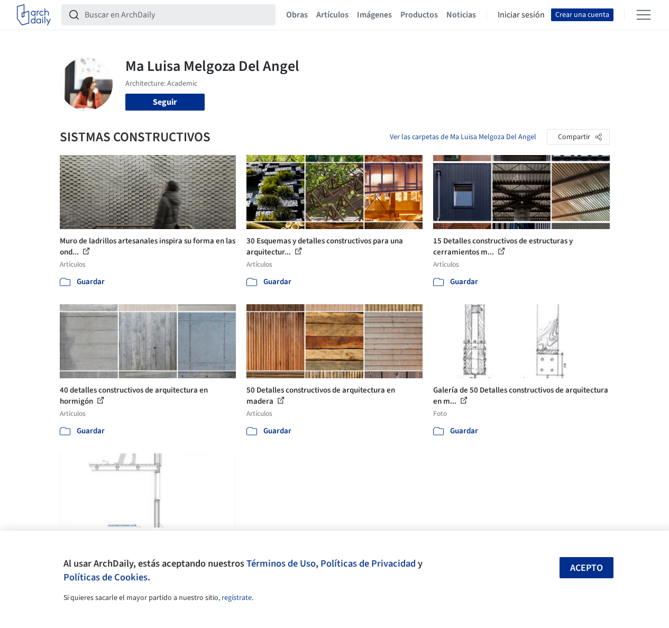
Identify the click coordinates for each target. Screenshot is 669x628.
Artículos (332, 15)
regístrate (237, 598)
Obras (297, 15)
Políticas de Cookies (105, 577)
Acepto (586, 568)
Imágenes (374, 15)
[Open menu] (643, 14)
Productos (419, 15)
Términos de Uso (281, 563)
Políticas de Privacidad (368, 563)
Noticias (461, 15)
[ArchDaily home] (34, 14)
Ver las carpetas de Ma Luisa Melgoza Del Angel (463, 137)
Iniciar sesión (521, 15)
